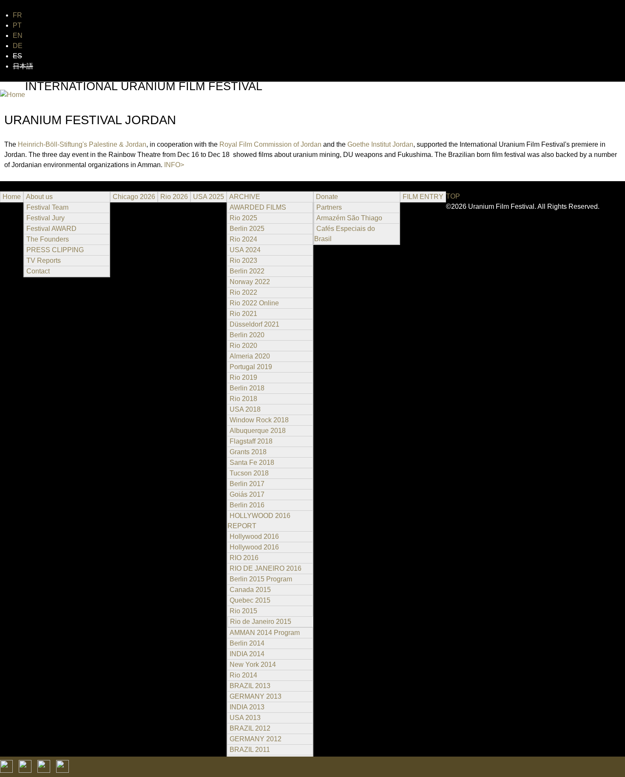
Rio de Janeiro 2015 (260, 621)
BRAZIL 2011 (250, 749)
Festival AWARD (51, 228)
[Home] (12, 95)
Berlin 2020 (247, 335)
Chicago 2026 (134, 196)
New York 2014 (253, 664)
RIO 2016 (244, 557)
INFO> (174, 164)
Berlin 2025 (247, 228)
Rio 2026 (174, 196)
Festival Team (47, 207)
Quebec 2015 (250, 600)
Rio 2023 (243, 260)
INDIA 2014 (247, 653)
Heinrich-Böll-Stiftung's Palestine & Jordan (82, 144)
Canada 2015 (250, 589)
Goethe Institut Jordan (380, 144)
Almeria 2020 (250, 356)
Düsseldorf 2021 (254, 324)
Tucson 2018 (249, 473)
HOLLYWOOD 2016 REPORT (258, 520)
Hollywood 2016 (254, 536)
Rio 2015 (243, 611)
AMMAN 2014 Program (265, 632)
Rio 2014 (243, 675)
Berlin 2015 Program (261, 579)
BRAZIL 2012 (250, 728)
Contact (38, 271)
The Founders (47, 239)
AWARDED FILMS (258, 207)
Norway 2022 (250, 281)
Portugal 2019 (251, 366)
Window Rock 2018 (259, 420)
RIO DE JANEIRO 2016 (265, 568)
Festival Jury (45, 218)
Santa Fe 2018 (252, 462)
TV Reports (43, 260)
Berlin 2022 (247, 271)
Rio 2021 (243, 313)
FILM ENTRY (423, 196)
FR (17, 15)
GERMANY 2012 (255, 739)
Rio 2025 (243, 218)
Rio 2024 (243, 239)
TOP (453, 196)
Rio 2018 (243, 398)
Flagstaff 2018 (251, 441)
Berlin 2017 (247, 483)
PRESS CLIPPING (55, 249)
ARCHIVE (244, 196)
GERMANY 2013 (255, 696)
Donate (327, 196)
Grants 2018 (248, 451)
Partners (329, 207)
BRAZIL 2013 (250, 685)
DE (18, 45)
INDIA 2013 (247, 707)
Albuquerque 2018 (258, 430)
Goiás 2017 (247, 494)
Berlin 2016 (247, 505)
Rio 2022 (243, 292)
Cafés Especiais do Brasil (344, 233)
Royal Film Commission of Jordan (270, 144)
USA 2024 (245, 249)
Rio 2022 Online (254, 303)
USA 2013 (245, 717)
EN (18, 35)
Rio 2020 (243, 345)
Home (12, 196)
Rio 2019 (243, 377)
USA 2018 (245, 409)
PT (17, 25)
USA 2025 (208, 196)
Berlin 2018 (247, 388)
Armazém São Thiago (349, 218)
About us (39, 196)
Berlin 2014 (247, 643)
